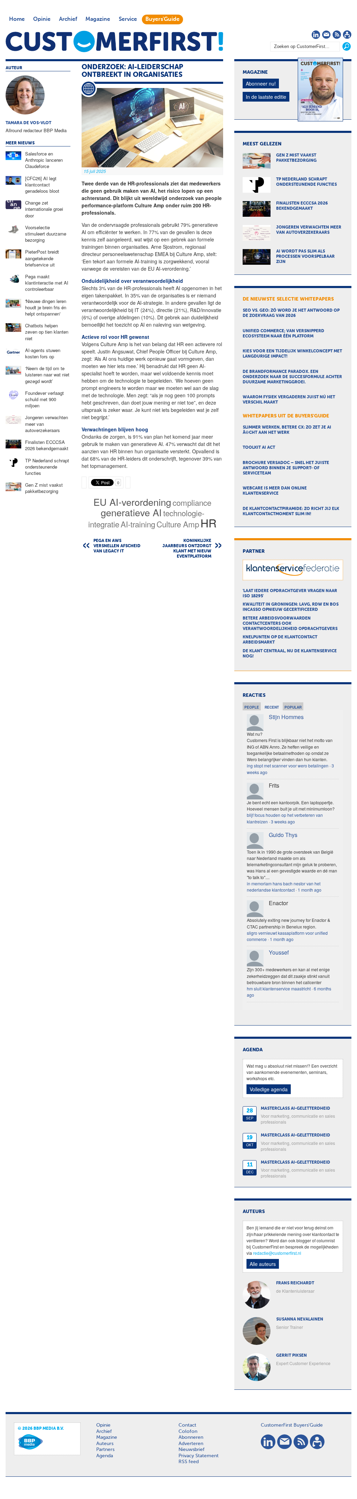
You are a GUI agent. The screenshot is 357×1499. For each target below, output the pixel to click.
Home (17, 19)
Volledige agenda (269, 1089)
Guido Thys (283, 835)
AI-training (138, 523)
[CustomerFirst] (114, 41)
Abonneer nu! (261, 83)
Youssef (279, 952)
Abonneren (190, 1437)
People (251, 707)
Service (128, 19)
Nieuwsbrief (191, 1449)
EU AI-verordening (132, 502)
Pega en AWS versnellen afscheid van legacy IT (116, 546)
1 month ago (309, 890)
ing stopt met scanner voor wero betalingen (287, 765)
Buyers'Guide (162, 19)
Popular (293, 707)
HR (208, 523)
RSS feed (188, 1461)
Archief (68, 19)
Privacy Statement (198, 1455)
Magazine (97, 19)
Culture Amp (178, 523)
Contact (187, 1425)
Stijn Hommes (286, 717)
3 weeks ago (283, 821)
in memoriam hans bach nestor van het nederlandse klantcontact (283, 886)
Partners (105, 1449)
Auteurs (104, 1443)
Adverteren (190, 1443)
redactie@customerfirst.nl (277, 1253)
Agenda (104, 1455)
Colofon (187, 1431)
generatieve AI (131, 512)
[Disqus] (152, 653)
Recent (272, 707)
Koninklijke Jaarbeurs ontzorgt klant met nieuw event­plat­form (186, 549)
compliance (192, 502)
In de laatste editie (266, 96)
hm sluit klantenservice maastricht (279, 988)
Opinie (42, 19)
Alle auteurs (263, 1263)
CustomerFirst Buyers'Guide (292, 1425)
